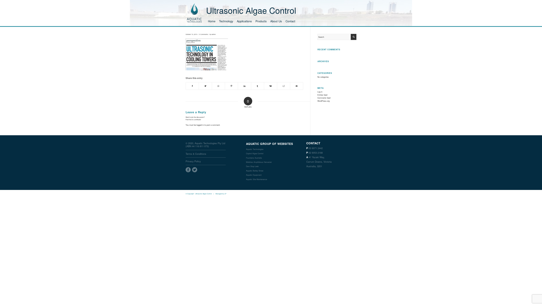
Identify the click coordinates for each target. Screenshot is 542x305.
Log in (319, 91)
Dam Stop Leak (252, 166)
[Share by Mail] (296, 86)
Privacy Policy (193, 161)
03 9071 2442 (316, 148)
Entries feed (322, 94)
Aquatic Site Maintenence (256, 179)
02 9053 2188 (316, 152)
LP (225, 193)
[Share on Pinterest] (231, 86)
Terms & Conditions (196, 153)
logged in (200, 125)
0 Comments (203, 34)
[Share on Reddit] (283, 86)
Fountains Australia (254, 157)
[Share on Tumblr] (257, 86)
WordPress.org (323, 101)
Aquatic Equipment (254, 175)
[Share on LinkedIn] (244, 86)
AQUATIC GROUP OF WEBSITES (269, 144)
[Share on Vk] (270, 86)
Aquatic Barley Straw (254, 170)
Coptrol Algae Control (254, 153)
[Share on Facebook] (192, 86)
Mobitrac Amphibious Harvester (259, 162)
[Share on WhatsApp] (218, 86)
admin (214, 34)
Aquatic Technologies (255, 149)
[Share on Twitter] (205, 86)
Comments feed (323, 97)
